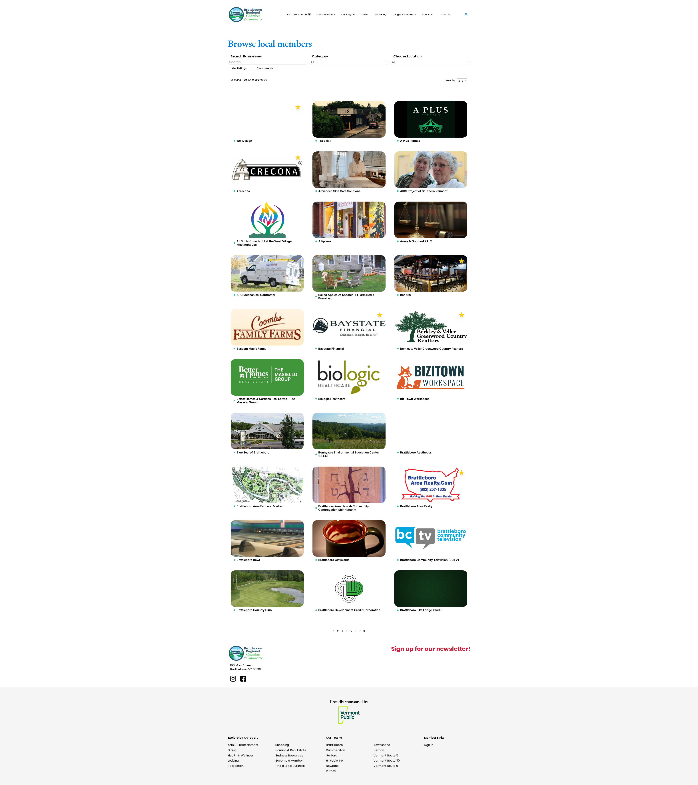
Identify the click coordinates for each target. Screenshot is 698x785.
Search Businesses (246, 56)
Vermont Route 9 (386, 766)
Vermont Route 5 (386, 755)
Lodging (233, 760)
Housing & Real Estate (290, 750)
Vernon (379, 750)
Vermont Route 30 (387, 760)
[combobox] (349, 62)
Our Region (348, 14)
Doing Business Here (404, 14)
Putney (331, 771)
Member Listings (326, 14)
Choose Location (407, 56)
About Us (427, 14)
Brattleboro (334, 745)
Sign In (428, 745)
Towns (364, 14)
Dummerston (335, 750)
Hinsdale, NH (334, 760)
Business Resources (289, 755)
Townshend (382, 745)
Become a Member (289, 760)
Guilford (331, 755)
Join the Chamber (297, 14)
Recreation (236, 766)
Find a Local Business (290, 766)
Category (320, 56)
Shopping (282, 745)
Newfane (332, 766)
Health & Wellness (241, 755)
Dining (232, 750)
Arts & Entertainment (243, 745)
